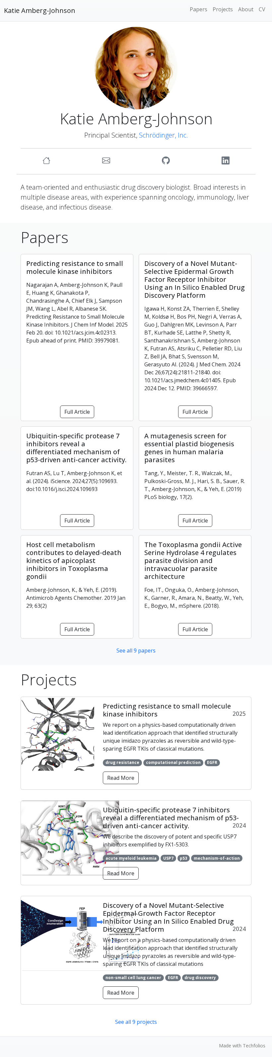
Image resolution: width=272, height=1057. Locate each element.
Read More (120, 777)
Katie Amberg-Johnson (39, 10)
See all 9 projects (136, 1022)
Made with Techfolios (242, 1045)
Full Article (77, 411)
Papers (198, 9)
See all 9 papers (136, 650)
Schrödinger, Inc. (163, 135)
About (245, 9)
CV (262, 9)
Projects (223, 9)
